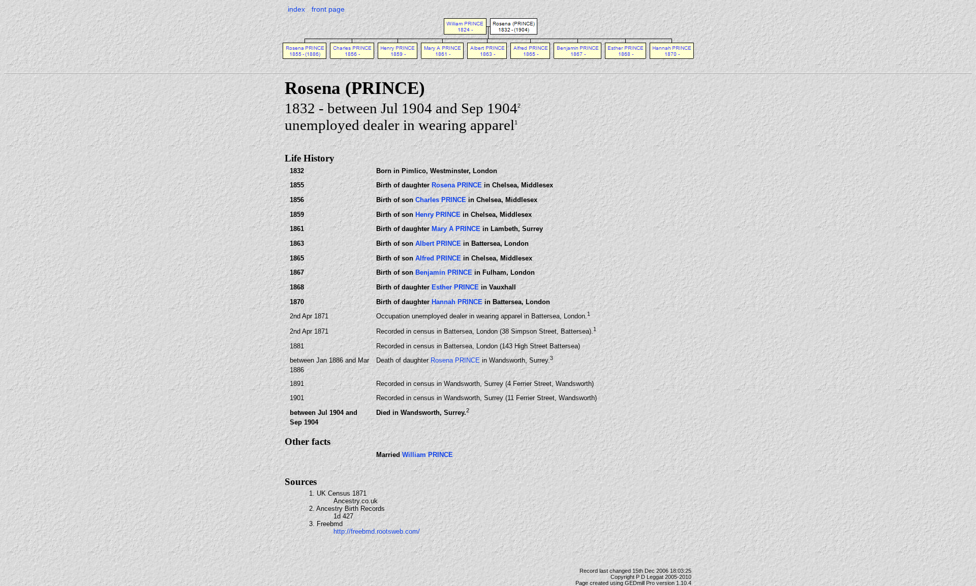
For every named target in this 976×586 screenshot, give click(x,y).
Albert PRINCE (438, 243)
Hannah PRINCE (457, 302)
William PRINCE (427, 455)
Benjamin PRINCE (443, 272)
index (296, 9)
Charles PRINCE (440, 200)
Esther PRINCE (455, 287)
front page (328, 9)
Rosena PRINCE (457, 185)
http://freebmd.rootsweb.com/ (376, 531)
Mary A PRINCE (456, 229)
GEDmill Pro (640, 583)
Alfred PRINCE (438, 258)
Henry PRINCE (438, 214)
